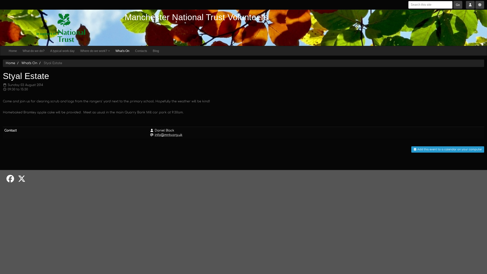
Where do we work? (94, 51)
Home (13, 51)
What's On (122, 51)
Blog (156, 51)
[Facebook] (10, 179)
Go (458, 4)
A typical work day (62, 51)
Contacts (141, 51)
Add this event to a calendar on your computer (449, 149)
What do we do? (34, 51)
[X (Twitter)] (21, 179)
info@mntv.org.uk (168, 135)
